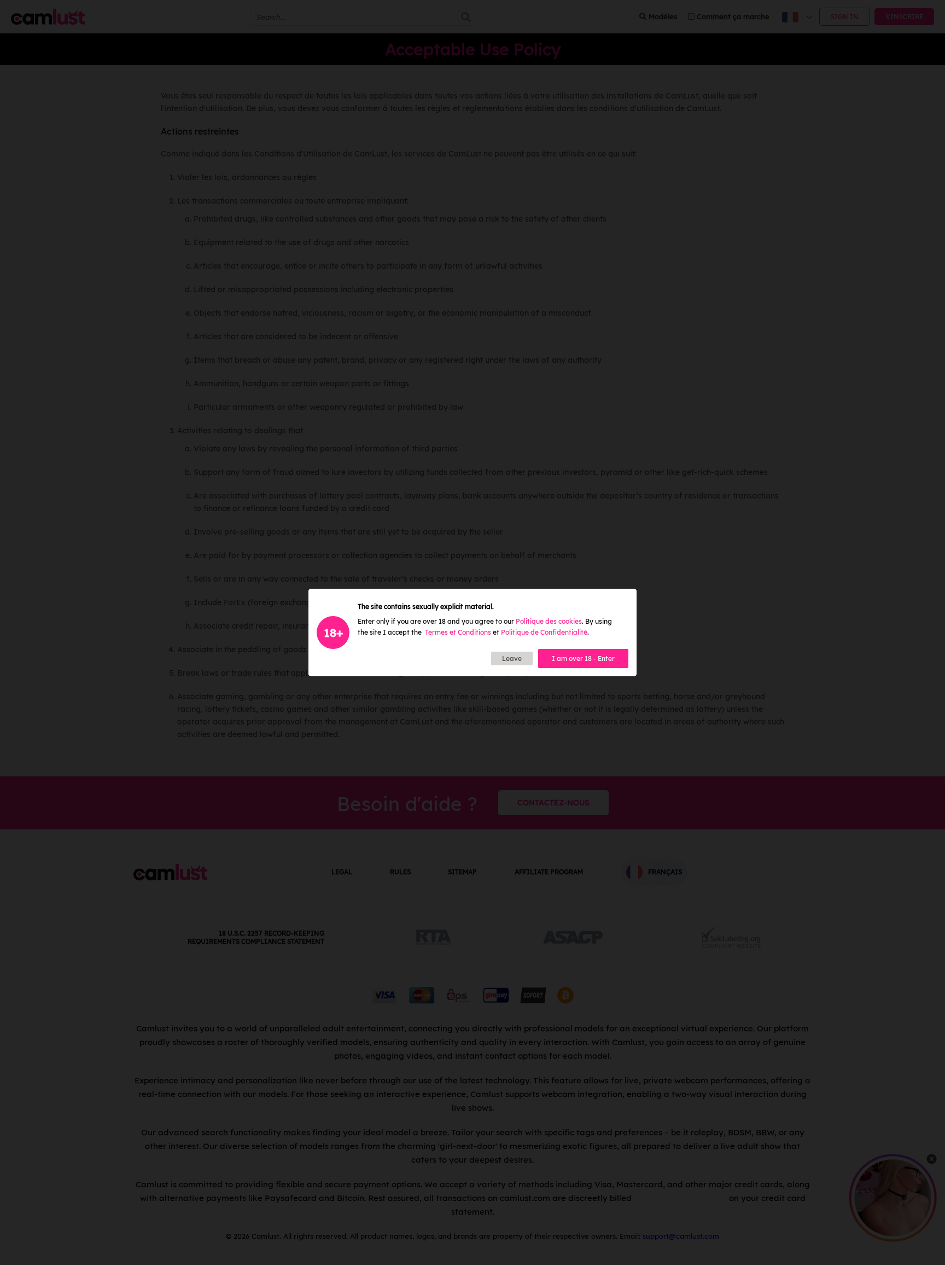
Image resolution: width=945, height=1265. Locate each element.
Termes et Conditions (458, 632)
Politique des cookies (549, 621)
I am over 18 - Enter (583, 658)
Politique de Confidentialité (544, 632)
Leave (512, 658)
